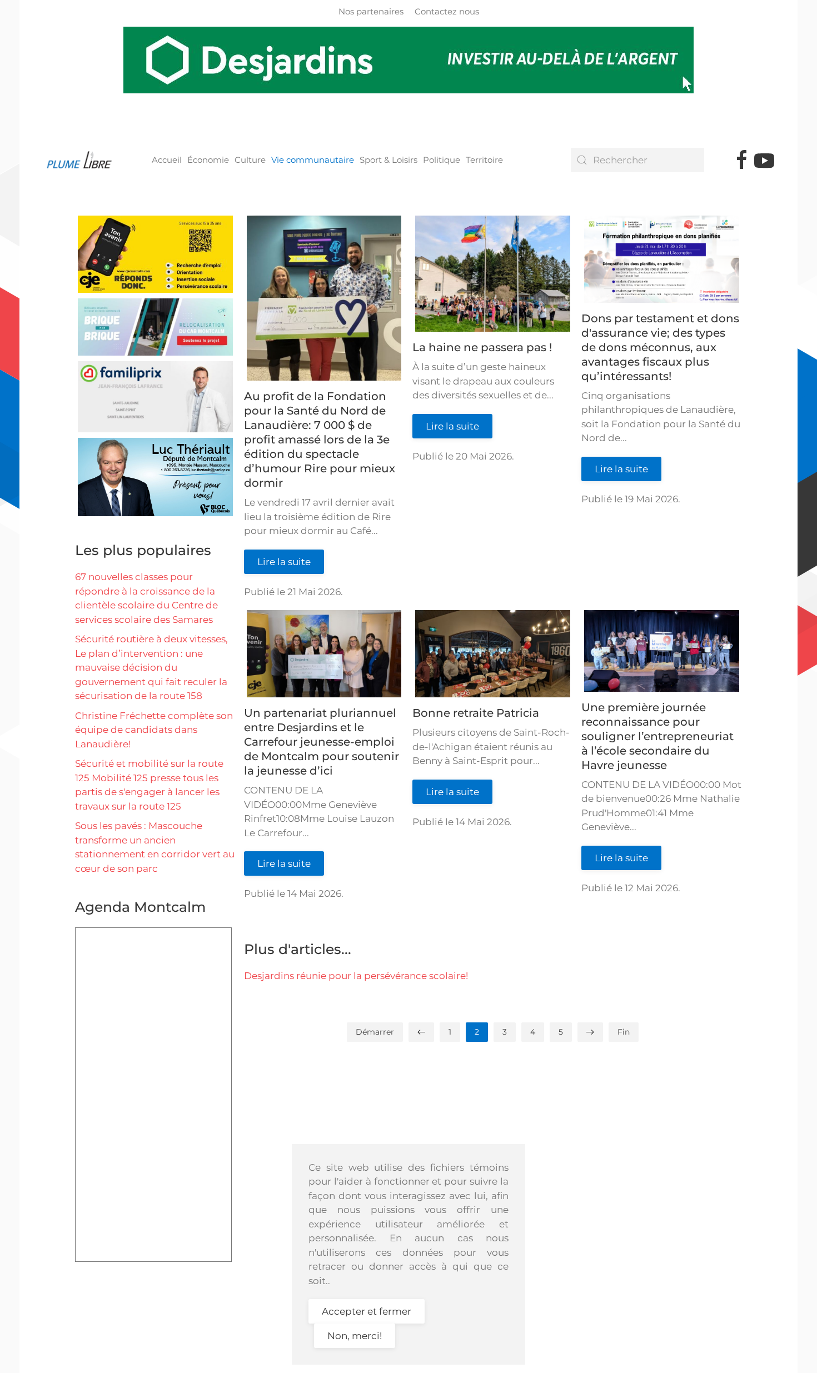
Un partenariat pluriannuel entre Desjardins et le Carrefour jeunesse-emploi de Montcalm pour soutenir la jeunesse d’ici (321, 741)
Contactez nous (447, 11)
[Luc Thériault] (155, 476)
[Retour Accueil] (83, 160)
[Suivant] (590, 1032)
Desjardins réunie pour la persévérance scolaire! (356, 975)
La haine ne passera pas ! (482, 347)
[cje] (155, 253)
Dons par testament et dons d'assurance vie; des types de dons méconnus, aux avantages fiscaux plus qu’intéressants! (660, 347)
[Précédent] (421, 1032)
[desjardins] (408, 60)
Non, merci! (354, 1335)
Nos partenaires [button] (370, 11)
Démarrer (375, 1032)
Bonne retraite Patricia (475, 713)
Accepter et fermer (366, 1311)
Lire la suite (284, 561)
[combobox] (637, 160)
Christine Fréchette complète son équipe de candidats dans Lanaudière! (154, 730)
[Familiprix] (155, 396)
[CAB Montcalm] (155, 326)
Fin (623, 1032)
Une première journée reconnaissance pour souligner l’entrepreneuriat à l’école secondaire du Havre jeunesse (657, 736)
